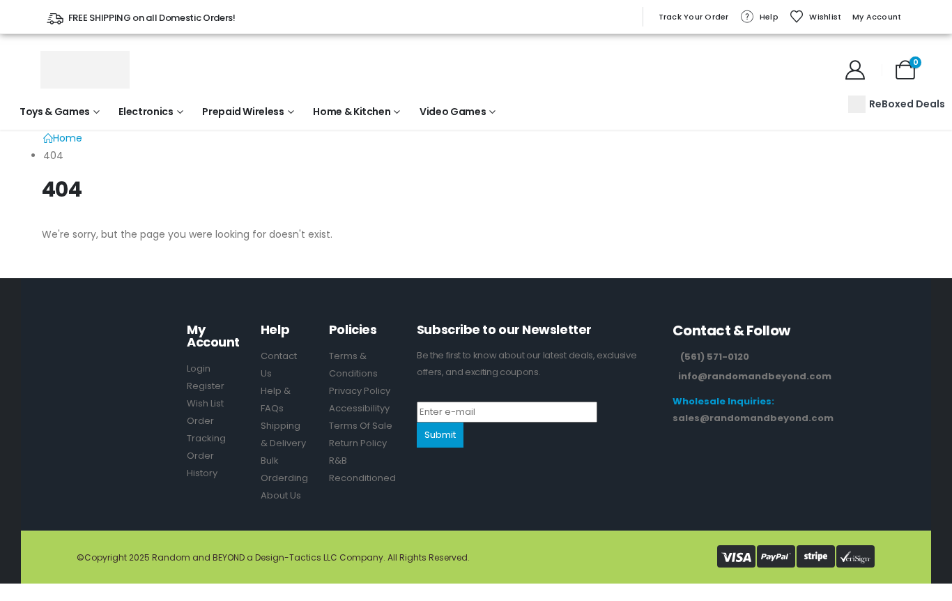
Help (769, 16)
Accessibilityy (359, 408)
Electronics (145, 112)
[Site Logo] (85, 70)
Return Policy (358, 443)
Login (198, 368)
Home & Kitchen (351, 112)
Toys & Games (55, 112)
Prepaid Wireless (243, 112)
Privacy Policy (359, 390)
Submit (440, 434)
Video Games (453, 112)
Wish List (205, 403)
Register (205, 386)
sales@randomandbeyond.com (753, 418)
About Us (281, 495)
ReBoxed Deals (907, 104)
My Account (877, 16)
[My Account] (855, 69)
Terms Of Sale (360, 425)
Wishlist (825, 16)
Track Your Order (694, 16)
